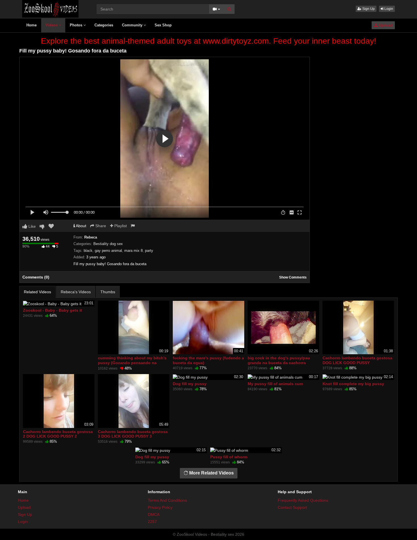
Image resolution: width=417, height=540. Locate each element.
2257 (152, 521)
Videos (52, 25)
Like (31, 226)
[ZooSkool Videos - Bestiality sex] (50, 8)
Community (133, 25)
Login (388, 9)
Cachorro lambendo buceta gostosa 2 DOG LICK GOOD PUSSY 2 (58, 433)
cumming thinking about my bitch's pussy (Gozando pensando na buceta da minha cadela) (132, 362)
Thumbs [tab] (107, 292)
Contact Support (292, 507)
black (88, 250)
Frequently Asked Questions (303, 500)
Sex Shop (163, 25)
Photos (76, 25)
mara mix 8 (133, 250)
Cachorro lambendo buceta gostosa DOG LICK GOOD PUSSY (357, 360)
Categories (103, 25)
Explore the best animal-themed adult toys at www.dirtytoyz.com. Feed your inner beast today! (208, 41)
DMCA (153, 514)
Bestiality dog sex (108, 244)
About (80, 225)
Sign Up (368, 9)
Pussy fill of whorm (228, 457)
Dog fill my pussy (190, 383)
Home (31, 25)
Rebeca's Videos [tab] (76, 292)
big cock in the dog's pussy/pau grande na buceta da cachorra (279, 360)
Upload (385, 25)
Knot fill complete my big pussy (353, 383)
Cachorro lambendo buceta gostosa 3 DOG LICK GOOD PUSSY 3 (133, 433)
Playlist (120, 225)
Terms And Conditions (167, 500)
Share (100, 225)
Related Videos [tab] (37, 292)
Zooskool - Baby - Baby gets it (52, 310)
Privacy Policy (160, 507)
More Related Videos (211, 473)
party (149, 250)
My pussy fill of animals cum (275, 383)
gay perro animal (108, 250)
